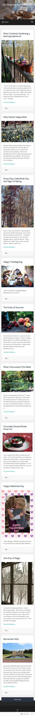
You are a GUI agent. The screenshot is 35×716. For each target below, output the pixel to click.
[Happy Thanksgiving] (17, 276)
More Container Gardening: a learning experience (16, 35)
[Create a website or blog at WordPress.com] (17, 710)
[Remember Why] (17, 653)
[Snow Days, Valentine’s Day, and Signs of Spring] (17, 206)
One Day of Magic (11, 558)
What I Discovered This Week (17, 367)
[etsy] (17, 12)
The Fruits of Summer (13, 307)
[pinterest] (21, 12)
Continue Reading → (9, 102)
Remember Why (11, 639)
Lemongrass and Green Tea (17, 4)
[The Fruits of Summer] (17, 322)
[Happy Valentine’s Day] (17, 514)
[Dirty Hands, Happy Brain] (17, 131)
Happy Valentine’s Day (13, 486)
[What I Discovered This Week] (17, 381)
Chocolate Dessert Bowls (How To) (15, 427)
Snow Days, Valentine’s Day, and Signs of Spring (16, 180)
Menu (6, 22)
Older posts (17, 699)
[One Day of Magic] (17, 583)
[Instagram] (13, 12)
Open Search (31, 22)
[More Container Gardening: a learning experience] (17, 61)
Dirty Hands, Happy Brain (15, 117)
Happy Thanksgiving (12, 262)
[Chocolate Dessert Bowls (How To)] (17, 442)
